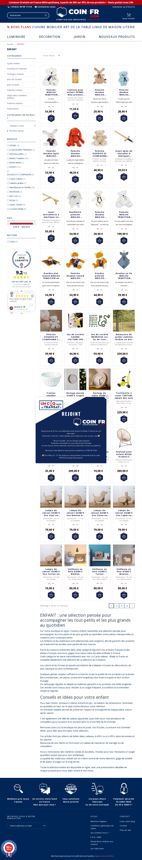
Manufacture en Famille (22, 187)
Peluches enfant (14, 90)
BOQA (13, 200)
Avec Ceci (15, 196)
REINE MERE (16, 162)
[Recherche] (46, 15)
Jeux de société (14, 79)
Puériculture (13, 108)
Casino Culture (17, 178)
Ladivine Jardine (17, 183)
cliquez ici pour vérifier (104, 856)
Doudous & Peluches (17, 68)
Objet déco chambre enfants (17, 96)
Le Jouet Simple (17, 209)
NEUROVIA (15, 191)
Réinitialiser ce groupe (16, 131)
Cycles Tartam (17, 204)
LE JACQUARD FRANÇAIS (22, 149)
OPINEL (14, 145)
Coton (13, 241)
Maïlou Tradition (18, 158)
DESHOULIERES (18, 154)
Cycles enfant (13, 63)
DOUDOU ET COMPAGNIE (20, 174)
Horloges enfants (15, 74)
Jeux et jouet (13, 84)
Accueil (10, 44)
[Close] (106, 397)
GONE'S (15, 167)
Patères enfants (15, 103)
